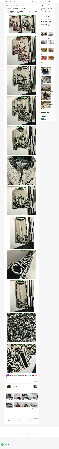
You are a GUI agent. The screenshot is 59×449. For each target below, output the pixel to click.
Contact (46, 1)
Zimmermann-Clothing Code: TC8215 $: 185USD (51, 46)
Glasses (26, 430)
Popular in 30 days (35, 433)
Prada (50, 24)
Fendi (42, 16)
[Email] (17, 375)
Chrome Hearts (43, 14)
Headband (31, 430)
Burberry (43, 11)
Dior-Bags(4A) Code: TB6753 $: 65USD (9, 400)
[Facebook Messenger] (31, 375)
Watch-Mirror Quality (41, 431)
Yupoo (43, 112)
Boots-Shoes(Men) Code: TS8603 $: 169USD (50, 54)
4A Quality (19, 1)
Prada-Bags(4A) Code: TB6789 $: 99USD (44, 37)
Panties (51, 430)
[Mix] (22, 375)
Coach (46, 14)
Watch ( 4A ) (34, 428)
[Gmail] (23, 375)
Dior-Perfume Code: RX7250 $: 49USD (46, 72)
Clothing (19, 5)
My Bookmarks (38, 433)
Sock (23, 431)
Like (39, 1)
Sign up (51, 4)
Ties (27, 431)
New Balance (48, 22)
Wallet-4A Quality (31, 428)
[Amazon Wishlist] (34, 375)
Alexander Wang (43, 8)
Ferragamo (45, 16)
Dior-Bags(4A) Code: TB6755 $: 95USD (26, 400)
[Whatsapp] (16, 375)
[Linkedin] (20, 375)
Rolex (42, 25)
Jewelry (36, 430)
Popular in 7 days (30, 433)
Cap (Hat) (9, 430)
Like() (36, 381)
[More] (36, 375)
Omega (42, 24)
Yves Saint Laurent (48, 27)
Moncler (45, 22)
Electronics (23, 430)
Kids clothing (42, 430)
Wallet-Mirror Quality (36, 431)
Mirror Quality (25, 1)
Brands (30, 1)
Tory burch (44, 25)
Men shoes (48, 430)
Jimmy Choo (42, 19)
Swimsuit (25, 431)
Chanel (43, 13)
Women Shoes (45, 431)
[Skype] (30, 375)
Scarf (21, 431)
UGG (47, 25)
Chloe (45, 13)
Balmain (51, 8)
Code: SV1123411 (47, 98)
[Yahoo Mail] (25, 375)
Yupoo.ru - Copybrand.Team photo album (13, 5)
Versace (42, 27)
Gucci (46, 18)
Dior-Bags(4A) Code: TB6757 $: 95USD (9, 408)
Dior (51, 14)
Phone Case (18, 431)
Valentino (49, 25)
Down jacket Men (15, 430)
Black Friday (20, 433)
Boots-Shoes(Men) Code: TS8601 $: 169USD (50, 62)
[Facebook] (6, 375)
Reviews (42, 1)
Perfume (13, 431)
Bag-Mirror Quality (3, 430)
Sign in (54, 4)
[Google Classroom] (33, 375)
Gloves (28, 430)
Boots (42, 9)
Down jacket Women (19, 430)
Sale (33, 1)
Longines (48, 19)
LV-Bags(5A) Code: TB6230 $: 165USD (44, 45)
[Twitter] (9, 375)
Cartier (46, 11)
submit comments (36, 418)
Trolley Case (29, 431)
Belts (6, 430)
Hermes (50, 18)
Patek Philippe (46, 24)
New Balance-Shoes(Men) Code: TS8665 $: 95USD (51, 38)
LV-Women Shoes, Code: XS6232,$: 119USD (47, 89)
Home (15, 1)
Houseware (33, 430)
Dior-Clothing (22, 5)
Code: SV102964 (47, 106)
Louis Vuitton (44, 21)
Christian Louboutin (49, 13)
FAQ (36, 1)
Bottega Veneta (46, 9)
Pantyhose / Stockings (55, 430)
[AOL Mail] (26, 375)
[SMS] (28, 375)
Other (44, 24)
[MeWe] (14, 375)
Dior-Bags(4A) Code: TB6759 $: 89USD (26, 408)
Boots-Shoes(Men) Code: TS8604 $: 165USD (44, 54)
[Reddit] (12, 375)
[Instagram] (8, 375)
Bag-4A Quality (26, 428)
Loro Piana (51, 19)
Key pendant (39, 430)
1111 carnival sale (16, 433)
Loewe (45, 19)
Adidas (42, 7)
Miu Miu (49, 21)
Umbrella (32, 431)
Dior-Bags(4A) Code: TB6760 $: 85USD (34, 408)
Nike (51, 22)
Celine (49, 11)
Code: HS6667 (47, 81)
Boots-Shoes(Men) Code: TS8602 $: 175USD (44, 62)
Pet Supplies (15, 431)
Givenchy (48, 16)
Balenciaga (47, 8)
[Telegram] (19, 375)
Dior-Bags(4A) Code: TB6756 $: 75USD (34, 400)
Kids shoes (46, 430)
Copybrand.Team (16, 8)
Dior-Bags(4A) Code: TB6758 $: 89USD (17, 408)
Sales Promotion (24, 433)
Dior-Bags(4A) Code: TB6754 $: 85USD (17, 400)
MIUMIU (42, 22)
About (50, 1)
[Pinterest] (11, 375)
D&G (48, 14)
